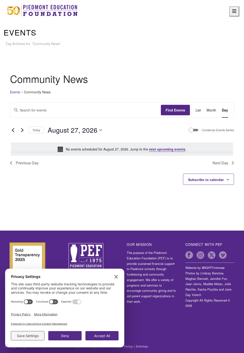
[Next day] (22, 130)
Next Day (220, 163)
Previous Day (27, 163)
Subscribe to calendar (206, 179)
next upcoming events (167, 149)
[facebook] (189, 255)
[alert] (122, 149)
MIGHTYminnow (213, 267)
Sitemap (142, 346)
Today (36, 130)
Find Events (175, 110)
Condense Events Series (218, 130)
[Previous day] (13, 130)
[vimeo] (223, 255)
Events (15, 92)
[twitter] (211, 255)
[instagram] (200, 255)
